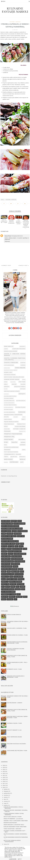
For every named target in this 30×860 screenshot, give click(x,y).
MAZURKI (6, 416)
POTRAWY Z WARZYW (15, 21)
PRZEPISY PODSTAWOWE (13, 434)
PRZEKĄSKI (7, 431)
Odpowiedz (7, 241)
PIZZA (5, 426)
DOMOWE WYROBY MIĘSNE (11, 379)
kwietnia (6, 805)
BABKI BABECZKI (8, 346)
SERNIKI (23, 442)
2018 (4, 781)
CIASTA (6, 348)
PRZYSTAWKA (22, 439)
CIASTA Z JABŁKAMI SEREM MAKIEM (14, 354)
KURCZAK (21, 412)
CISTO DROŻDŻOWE (9, 365)
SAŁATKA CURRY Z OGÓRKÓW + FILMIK (17, 628)
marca (5, 844)
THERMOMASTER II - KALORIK (12, 454)
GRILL (2, 199)
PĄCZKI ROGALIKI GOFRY (11, 421)
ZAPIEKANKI (14, 462)
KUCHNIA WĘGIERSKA (9, 412)
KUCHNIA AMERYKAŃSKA (10, 396)
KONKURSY (4, 553)
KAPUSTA (6, 386)
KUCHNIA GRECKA (20, 400)
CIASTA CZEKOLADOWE (10, 351)
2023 (4, 771)
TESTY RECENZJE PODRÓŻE (8, 591)
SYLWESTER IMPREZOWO (11, 447)
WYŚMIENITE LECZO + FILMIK (14, 669)
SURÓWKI (22, 444)
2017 (4, 783)
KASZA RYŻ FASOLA (19, 386)
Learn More (12, 859)
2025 (4, 767)
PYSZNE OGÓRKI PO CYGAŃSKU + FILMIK (17, 635)
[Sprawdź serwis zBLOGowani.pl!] (14, 606)
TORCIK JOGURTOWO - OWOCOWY (12, 828)
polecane (3, 579)
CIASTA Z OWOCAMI (11, 362)
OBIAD (8, 571)
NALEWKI (4, 571)
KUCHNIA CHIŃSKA (8, 398)
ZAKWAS (6, 462)
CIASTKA (22, 362)
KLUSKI (25, 548)
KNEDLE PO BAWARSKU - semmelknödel (13, 818)
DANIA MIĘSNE (20, 367)
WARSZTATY (22, 456)
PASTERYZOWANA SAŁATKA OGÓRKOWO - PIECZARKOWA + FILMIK (17, 642)
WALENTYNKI (14, 456)
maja (5, 803)
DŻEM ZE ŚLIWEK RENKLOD (14, 614)
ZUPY (21, 462)
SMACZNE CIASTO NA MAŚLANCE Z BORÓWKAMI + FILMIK (15, 676)
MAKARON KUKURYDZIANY (10, 822)
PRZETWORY (8, 439)
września (6, 795)
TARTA (23, 449)
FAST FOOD (22, 381)
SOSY (5, 444)
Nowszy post (6, 265)
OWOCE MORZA (8, 419)
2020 (4, 777)
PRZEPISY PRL (9, 436)
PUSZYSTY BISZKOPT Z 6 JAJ (14, 730)
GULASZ (23, 384)
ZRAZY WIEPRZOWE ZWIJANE (14, 736)
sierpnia (6, 797)
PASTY (23, 419)
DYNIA (5, 381)
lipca (5, 799)
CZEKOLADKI (10, 533)
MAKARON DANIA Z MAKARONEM (13, 414)
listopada (6, 791)
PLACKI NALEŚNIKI (20, 426)
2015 (4, 787)
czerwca (6, 801)
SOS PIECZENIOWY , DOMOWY (14, 702)
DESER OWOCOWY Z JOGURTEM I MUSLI (14, 824)
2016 (4, 785)
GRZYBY (14, 384)
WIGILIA (22, 459)
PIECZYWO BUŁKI (9, 424)
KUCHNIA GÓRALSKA (9, 400)
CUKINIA (23, 365)
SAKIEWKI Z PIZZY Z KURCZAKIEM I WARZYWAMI (16, 820)
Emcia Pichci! (8, 235)
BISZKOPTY (22, 346)
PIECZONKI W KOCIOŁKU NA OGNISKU (16, 743)
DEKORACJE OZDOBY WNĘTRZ (10, 370)
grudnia (6, 789)
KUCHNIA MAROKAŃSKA (9, 402)
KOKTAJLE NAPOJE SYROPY (12, 391)
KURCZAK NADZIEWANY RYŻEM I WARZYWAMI (15, 826)
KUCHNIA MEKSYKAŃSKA (10, 404)
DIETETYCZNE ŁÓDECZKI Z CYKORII (12, 816)
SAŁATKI (14, 442)
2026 (4, 765)
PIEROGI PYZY (21, 424)
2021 (4, 775)
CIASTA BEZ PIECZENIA (18, 348)
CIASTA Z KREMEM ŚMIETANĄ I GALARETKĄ (14, 358)
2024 (4, 769)
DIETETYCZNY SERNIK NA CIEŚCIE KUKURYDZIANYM (12, 841)
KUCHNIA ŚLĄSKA (8, 409)
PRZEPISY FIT (22, 431)
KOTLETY (22, 394)
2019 (4, 779)
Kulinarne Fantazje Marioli (15, 9)
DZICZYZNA (4, 546)
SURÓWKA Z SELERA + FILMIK (14, 723)
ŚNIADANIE (7, 449)
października (7, 793)
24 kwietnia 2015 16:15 (17, 235)
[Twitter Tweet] (11, 203)
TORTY (6, 456)
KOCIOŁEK (22, 388)
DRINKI (23, 379)
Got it (20, 859)
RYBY (6, 442)
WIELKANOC (8, 459)
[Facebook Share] (4, 203)
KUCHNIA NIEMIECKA (8, 407)
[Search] (29, 1)
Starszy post (23, 265)
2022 (4, 773)
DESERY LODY (8, 372)
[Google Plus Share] (18, 203)
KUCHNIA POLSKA (20, 407)
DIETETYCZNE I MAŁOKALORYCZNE (14, 377)
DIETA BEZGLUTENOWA (9, 374)
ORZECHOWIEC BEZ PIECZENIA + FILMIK (17, 750)
